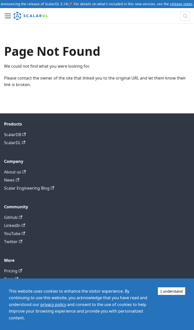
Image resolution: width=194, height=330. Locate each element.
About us (12, 172)
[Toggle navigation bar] (8, 16)
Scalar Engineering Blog (27, 188)
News (9, 180)
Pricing (10, 271)
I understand (171, 291)
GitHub (11, 217)
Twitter (11, 241)
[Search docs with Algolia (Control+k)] (185, 16)
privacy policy (53, 304)
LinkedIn (12, 225)
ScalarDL (12, 142)
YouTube (12, 233)
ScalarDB (12, 134)
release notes (181, 4)
